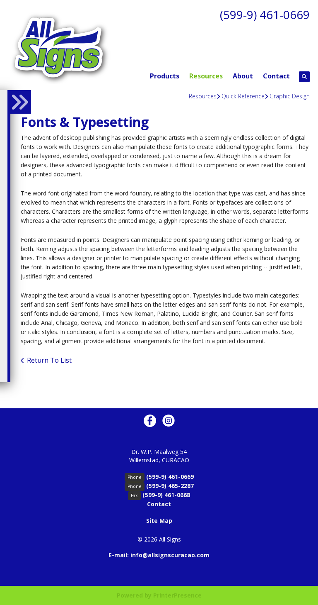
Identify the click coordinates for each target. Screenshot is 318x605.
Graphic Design (290, 96)
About (243, 76)
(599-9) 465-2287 (170, 486)
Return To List (49, 360)
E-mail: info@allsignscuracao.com (159, 555)
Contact (276, 76)
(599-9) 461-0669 (265, 14)
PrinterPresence (177, 595)
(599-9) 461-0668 (166, 495)
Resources (206, 76)
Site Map (159, 520)
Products (164, 76)
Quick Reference (243, 96)
